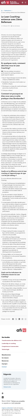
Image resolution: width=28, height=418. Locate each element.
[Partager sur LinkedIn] (19, 319)
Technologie (5, 349)
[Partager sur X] (16, 319)
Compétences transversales (10, 346)
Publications (7, 10)
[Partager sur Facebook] (13, 319)
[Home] (1, 10)
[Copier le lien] (25, 319)
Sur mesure (5, 358)
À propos (4, 364)
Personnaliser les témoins (7, 415)
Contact (4, 367)
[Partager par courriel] (22, 319)
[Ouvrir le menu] (25, 2)
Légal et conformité (7, 408)
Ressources (5, 361)
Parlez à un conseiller (18, 401)
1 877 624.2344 (15, 403)
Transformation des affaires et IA (11, 340)
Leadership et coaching (9, 343)
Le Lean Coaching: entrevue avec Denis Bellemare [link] (13, 12)
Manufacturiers (6, 355)
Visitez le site (7, 387)
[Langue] (22, 2)
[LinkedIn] (3, 397)
